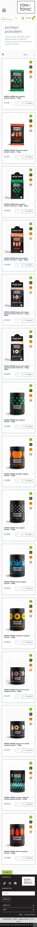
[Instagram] (9, 883)
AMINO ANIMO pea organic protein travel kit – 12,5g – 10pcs (16, 205)
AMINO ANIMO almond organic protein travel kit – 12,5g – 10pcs (16, 259)
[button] (4, 10)
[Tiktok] (4, 883)
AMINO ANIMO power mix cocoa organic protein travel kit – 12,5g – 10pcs (17, 313)
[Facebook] (15, 883)
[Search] (16, 18)
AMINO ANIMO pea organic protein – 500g (14, 420)
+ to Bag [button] (28, 103)
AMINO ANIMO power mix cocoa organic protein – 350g (16, 690)
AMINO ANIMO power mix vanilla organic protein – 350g (16, 744)
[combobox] (7, 18)
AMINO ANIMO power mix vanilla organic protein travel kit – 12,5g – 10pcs (17, 367)
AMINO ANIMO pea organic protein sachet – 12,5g (14, 97)
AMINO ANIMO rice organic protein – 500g (14, 528)
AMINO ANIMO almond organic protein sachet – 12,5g (16, 151)
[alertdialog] (18, 925)
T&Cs (21, 915)
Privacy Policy (30, 915)
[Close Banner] (35, 925)
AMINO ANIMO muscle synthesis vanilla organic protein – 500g (16, 798)
